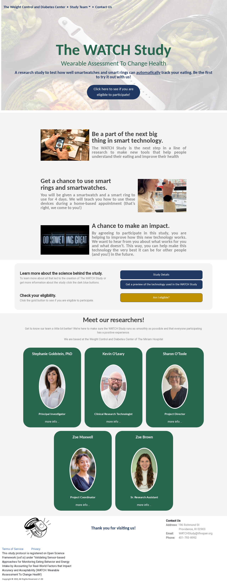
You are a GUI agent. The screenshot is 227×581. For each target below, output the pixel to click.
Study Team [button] (79, 7)
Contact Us (103, 7)
